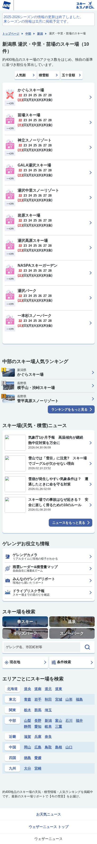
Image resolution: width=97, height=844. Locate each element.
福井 (79, 721)
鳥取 (48, 747)
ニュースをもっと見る (68, 523)
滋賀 (27, 737)
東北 (12, 699)
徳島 (27, 758)
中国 (12, 747)
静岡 (27, 726)
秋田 (48, 699)
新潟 (40, 33)
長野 (37, 721)
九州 (12, 768)
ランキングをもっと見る (69, 409)
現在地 (15, 662)
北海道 (12, 689)
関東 (12, 710)
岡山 (27, 747)
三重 (58, 726)
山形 (69, 699)
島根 (58, 747)
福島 (79, 699)
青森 (27, 699)
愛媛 (37, 758)
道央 (27, 689)
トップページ (10, 33)
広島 (37, 747)
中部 (28, 33)
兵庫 (37, 737)
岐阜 (48, 726)
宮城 (58, 699)
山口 (69, 747)
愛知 (37, 726)
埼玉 (48, 710)
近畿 (12, 737)
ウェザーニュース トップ (49, 827)
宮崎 (37, 768)
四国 (12, 758)
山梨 (27, 721)
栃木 (27, 710)
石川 (69, 721)
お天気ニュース (48, 814)
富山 (58, 721)
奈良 (48, 737)
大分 (27, 768)
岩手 (37, 699)
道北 (48, 689)
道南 (37, 689)
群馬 (37, 710)
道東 (58, 689)
